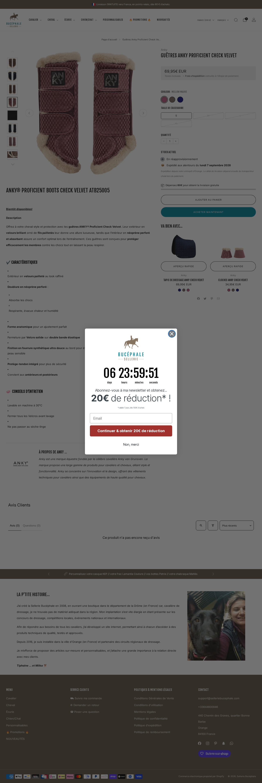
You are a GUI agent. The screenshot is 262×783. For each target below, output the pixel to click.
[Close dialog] (171, 333)
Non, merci (131, 444)
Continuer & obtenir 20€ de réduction (131, 431)
